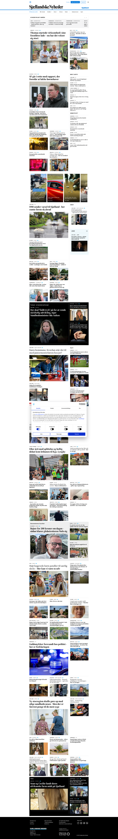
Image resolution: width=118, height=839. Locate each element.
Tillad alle (77, 434)
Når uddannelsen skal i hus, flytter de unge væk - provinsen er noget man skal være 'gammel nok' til (78, 782)
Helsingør (52, 282)
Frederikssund (73, 51)
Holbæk (31, 131)
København (72, 389)
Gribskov (32, 30)
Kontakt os (46, 823)
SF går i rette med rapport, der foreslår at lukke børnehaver (44, 78)
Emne (55, 11)
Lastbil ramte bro (71, 23)
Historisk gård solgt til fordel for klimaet (38, 680)
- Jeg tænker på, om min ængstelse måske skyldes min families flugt (38, 505)
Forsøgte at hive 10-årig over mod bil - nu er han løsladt (79, 102)
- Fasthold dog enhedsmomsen (76, 701)
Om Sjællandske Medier (64, 820)
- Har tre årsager (78, 681)
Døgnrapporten (39, 20)
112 (75, 77)
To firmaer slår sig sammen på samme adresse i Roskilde (78, 124)
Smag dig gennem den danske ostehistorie (78, 118)
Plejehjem (77, 563)
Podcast (37, 307)
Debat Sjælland (80, 208)
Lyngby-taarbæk (73, 88)
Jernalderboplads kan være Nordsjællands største (37, 243)
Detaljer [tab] (52, 408)
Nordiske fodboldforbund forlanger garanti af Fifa (77, 391)
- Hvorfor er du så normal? (78, 33)
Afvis (41, 434)
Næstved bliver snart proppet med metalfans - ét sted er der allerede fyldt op (79, 645)
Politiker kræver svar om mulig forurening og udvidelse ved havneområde (79, 623)
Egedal (71, 523)
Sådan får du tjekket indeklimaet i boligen (35, 386)
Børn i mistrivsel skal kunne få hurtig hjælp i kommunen (78, 306)
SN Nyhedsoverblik (33, 11)
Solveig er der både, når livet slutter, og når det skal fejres (37, 601)
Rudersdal (72, 116)
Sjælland (68, 20)
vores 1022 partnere (39, 414)
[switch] (52, 429)
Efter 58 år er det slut (56, 601)
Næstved (31, 261)
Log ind (83, 2)
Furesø (71, 677)
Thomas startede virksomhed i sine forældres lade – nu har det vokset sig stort (48, 35)
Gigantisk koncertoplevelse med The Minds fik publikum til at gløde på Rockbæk (37, 134)
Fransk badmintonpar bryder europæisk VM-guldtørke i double (79, 372)
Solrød (71, 599)
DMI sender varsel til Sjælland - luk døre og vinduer (78, 79)
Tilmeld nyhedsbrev (48, 822)
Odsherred (52, 131)
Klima (35, 110)
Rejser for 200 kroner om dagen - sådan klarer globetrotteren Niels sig (57, 286)
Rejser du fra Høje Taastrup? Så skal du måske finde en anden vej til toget (38, 623)
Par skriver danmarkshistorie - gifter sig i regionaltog (79, 485)
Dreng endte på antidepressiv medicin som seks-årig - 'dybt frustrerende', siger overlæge (79, 326)
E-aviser (68, 2)
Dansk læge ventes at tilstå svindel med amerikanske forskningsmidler (78, 740)
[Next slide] (87, 188)
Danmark (72, 350)
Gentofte (52, 502)
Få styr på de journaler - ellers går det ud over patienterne (59, 740)
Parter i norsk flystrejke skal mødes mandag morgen (78, 134)
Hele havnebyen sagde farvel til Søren (78, 545)
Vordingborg (32, 282)
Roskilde (31, 110)
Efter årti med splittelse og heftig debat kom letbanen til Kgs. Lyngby (47, 450)
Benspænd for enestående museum (37, 154)
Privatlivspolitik (62, 822)
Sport (82, 11)
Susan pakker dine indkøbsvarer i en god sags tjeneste (78, 760)
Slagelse (31, 74)
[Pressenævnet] (64, 833)
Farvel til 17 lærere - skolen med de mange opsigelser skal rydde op (78, 238)
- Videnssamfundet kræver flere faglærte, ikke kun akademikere (38, 760)
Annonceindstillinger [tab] (65, 408)
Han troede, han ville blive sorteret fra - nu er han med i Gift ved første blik (78, 54)
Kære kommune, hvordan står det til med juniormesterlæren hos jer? (47, 351)
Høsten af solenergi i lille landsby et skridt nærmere (78, 801)
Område (49, 11)
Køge (71, 105)
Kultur (35, 131)
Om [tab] (80, 408)
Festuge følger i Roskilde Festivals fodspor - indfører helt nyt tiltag (58, 264)
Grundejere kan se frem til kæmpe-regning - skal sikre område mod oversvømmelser (38, 113)
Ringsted (32, 20)
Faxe (71, 30)
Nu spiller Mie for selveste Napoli (79, 525)
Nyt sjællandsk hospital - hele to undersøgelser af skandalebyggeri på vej (58, 623)
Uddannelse (38, 282)
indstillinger (81, 418)
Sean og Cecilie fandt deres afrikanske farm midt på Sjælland (37, 485)
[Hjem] (30, 2)
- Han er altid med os (78, 85)
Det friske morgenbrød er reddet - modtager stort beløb (38, 264)
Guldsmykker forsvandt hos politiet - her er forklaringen (48, 645)
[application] (39, 188)
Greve (85, 20)
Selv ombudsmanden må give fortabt (78, 145)
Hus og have (37, 383)
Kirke (55, 599)
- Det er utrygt (79, 449)
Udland (71, 132)
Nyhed (74, 30)
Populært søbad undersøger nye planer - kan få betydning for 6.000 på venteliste (58, 505)
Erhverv (61, 11)
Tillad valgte (59, 434)
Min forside (42, 11)
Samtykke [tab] (38, 408)
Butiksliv (56, 152)
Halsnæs (72, 542)
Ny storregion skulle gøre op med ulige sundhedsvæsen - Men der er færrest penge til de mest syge (46, 704)
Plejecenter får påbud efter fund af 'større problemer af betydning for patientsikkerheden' (78, 567)
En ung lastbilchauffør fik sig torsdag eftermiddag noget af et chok (78, 91)
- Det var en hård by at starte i (59, 155)
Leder (78, 234)
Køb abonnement (75, 2)
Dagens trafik (55, 23)
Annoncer (32, 823)
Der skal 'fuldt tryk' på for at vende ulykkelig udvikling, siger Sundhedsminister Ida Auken (48, 312)
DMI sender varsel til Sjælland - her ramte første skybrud (47, 208)
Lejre (71, 446)
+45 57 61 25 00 (36, 834)
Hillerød (51, 620)
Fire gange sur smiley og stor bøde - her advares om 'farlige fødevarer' (78, 109)
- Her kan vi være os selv (48, 567)
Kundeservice (33, 820)
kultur (75, 82)
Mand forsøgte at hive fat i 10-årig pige (79, 97)
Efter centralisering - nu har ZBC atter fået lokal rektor (37, 285)
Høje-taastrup (32, 620)
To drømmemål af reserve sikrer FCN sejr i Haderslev (79, 140)
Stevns (51, 599)
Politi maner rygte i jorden (58, 759)
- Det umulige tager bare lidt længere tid (58, 134)
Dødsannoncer (75, 11)
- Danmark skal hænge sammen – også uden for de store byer (79, 211)
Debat (66, 11)
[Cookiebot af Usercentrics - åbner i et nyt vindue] (80, 404)
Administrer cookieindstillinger (65, 823)
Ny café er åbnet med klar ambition (36, 740)
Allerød (31, 240)
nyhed (74, 105)
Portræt (36, 482)
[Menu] (88, 2)
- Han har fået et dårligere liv (79, 602)
